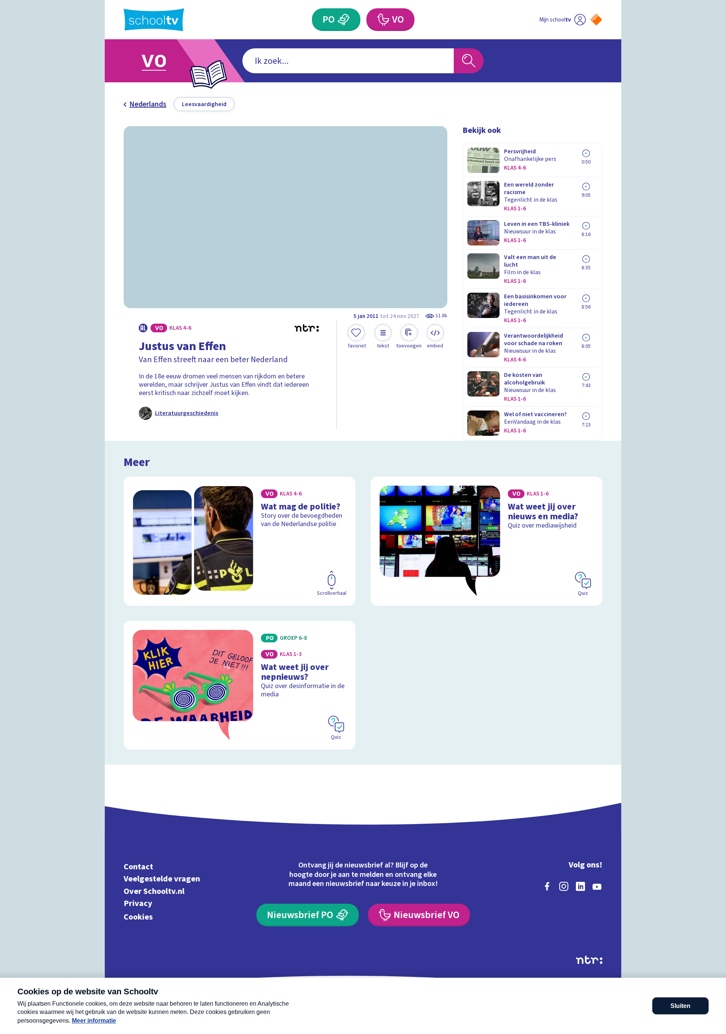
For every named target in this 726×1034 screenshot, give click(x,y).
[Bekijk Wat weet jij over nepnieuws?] (239, 685)
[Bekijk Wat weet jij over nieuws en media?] (486, 541)
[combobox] (348, 60)
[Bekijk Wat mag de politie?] (239, 541)
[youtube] (597, 886)
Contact (138, 866)
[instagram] (563, 886)
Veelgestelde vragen (162, 879)
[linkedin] (580, 886)
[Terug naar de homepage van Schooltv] (154, 19)
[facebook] (547, 886)
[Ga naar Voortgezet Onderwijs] (161, 60)
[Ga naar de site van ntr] (589, 959)
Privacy (138, 903)
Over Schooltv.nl (154, 891)
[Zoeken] (469, 60)
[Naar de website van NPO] (596, 20)
